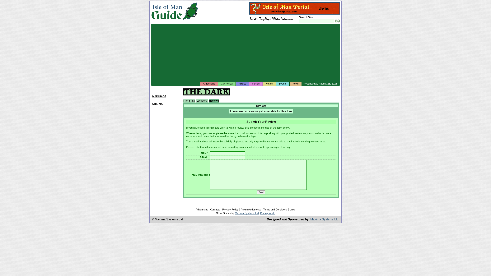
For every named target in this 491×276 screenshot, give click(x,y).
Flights (242, 83)
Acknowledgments (251, 209)
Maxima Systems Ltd (247, 213)
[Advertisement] (245, 53)
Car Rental (227, 83)
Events (283, 83)
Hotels (269, 83)
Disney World (267, 213)
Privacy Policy (230, 209)
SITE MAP (158, 104)
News (295, 83)
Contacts (215, 209)
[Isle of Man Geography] (190, 20)
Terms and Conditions (275, 209)
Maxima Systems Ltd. (324, 219)
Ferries (256, 83)
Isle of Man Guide (166, 11)
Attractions (209, 83)
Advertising (202, 209)
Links (292, 209)
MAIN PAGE (159, 96)
